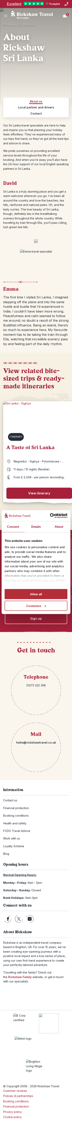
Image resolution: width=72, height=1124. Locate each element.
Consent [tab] (13, 526)
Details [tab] (36, 526)
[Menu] (5, 16)
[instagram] (29, 919)
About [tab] (59, 526)
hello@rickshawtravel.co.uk (36, 742)
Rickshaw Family (20, 977)
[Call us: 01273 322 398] (66, 4)
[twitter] (18, 919)
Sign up (36, 618)
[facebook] (8, 919)
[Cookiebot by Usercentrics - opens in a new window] (50, 515)
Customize (33, 605)
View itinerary (39, 493)
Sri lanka (9, 24)
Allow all (36, 594)
